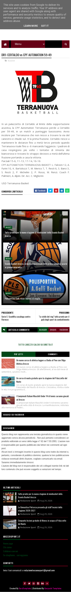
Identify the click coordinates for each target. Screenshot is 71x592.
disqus (53, 329)
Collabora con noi (10, 551)
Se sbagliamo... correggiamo (15, 555)
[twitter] (29, 583)
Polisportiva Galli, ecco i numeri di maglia (22, 298)
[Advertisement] (35, 32)
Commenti (52, 354)
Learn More (31, 26)
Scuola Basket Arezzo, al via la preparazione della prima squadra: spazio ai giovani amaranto (36, 265)
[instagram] (38, 583)
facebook (64, 329)
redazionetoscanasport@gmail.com (39, 570)
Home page (8, 543)
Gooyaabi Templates (52, 588)
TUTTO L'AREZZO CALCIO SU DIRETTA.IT (35, 344)
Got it (45, 26)
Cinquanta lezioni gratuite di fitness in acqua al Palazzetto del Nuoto (42, 522)
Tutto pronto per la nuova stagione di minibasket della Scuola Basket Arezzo (34, 234)
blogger (43, 329)
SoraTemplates (25, 588)
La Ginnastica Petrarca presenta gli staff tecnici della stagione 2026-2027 (40, 509)
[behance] (42, 583)
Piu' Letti (18, 354)
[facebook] (25, 583)
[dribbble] (34, 583)
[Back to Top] (47, 583)
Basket (11, 60)
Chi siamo (7, 547)
